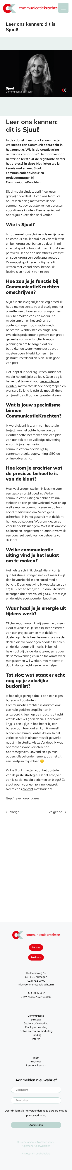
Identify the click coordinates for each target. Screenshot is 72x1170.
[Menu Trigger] (63, 8)
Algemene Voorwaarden (36, 1145)
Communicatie (36, 1015)
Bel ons (36, 947)
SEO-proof (52, 594)
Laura (35, 798)
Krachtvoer (36, 1061)
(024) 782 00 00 (36, 980)
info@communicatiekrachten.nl (36, 984)
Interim (36, 1038)
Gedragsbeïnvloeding (36, 1023)
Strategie (36, 1019)
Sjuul (16, 215)
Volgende (56, 812)
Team (36, 1057)
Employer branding (36, 1027)
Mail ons (36, 957)
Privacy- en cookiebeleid (36, 1153)
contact (28, 789)
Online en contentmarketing (36, 1031)
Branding (36, 1035)
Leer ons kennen (36, 1065)
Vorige (14, 812)
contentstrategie (17, 453)
